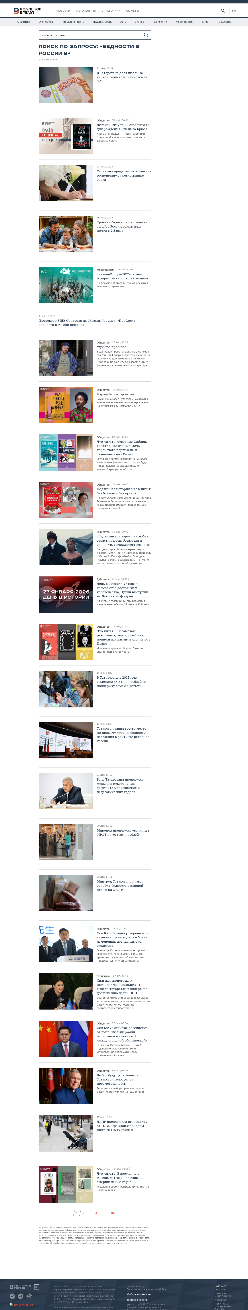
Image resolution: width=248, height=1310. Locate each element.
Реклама (220, 1289)
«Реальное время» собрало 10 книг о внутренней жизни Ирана (123, 641)
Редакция (220, 1286)
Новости (63, 10)
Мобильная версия (139, 1294)
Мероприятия (184, 21)
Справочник (111, 10)
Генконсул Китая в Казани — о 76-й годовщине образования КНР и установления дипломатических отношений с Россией (122, 1041)
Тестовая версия (137, 1299)
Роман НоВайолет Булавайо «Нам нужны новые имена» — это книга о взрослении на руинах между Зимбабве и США (122, 400)
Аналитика (24, 21)
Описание (221, 1300)
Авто (123, 21)
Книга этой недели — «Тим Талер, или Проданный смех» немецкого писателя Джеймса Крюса (123, 132)
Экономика (46, 21)
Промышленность (73, 21)
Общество (224, 21)
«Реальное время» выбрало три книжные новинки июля (123, 1181)
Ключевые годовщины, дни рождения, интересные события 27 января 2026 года (123, 594)
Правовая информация (223, 1294)
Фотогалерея (86, 10)
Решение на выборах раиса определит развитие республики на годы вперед (121, 1083)
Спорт (206, 21)
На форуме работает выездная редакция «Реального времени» (123, 280)
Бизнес (139, 21)
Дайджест (103, 579)
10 (112, 1213)
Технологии (160, 21)
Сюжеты (132, 10)
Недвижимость (102, 21)
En (234, 11)
